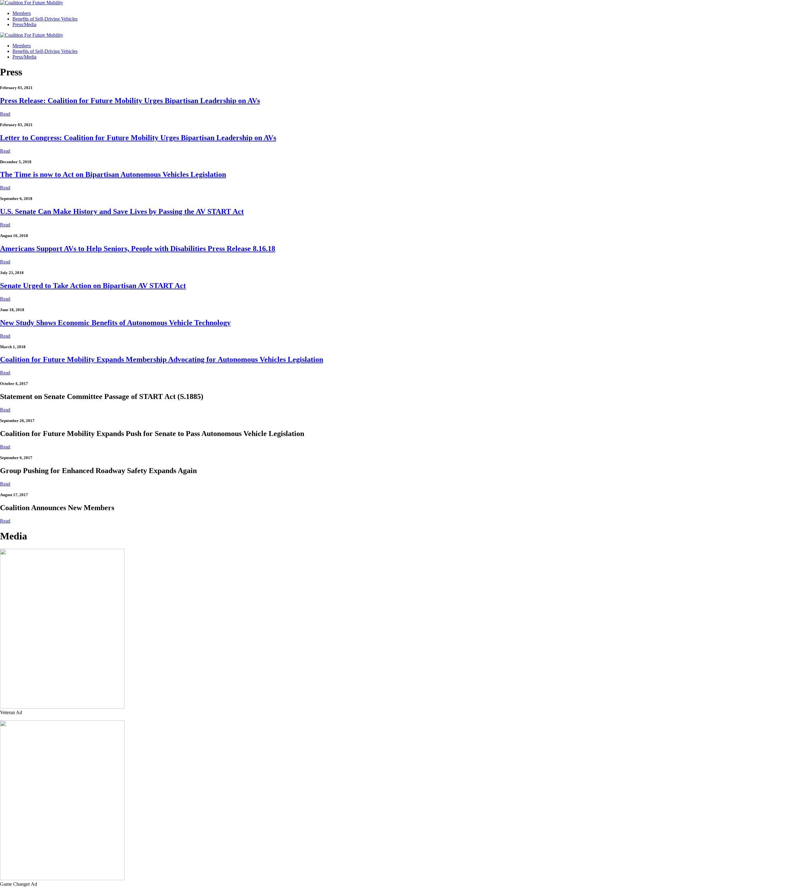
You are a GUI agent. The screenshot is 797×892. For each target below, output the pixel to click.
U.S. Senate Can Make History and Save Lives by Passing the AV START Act (122, 211)
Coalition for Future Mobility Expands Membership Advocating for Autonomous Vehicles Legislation (161, 359)
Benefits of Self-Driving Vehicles (45, 18)
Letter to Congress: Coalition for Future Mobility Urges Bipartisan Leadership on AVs (138, 138)
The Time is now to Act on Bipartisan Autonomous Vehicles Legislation (113, 174)
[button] (5, 113)
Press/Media (24, 24)
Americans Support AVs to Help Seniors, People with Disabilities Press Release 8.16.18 (137, 248)
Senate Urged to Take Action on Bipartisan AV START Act (93, 286)
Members (21, 13)
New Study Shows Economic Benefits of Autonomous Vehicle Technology (115, 323)
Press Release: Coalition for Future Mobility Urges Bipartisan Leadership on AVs (130, 101)
